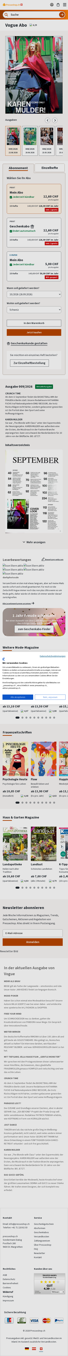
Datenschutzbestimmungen (53, 655)
